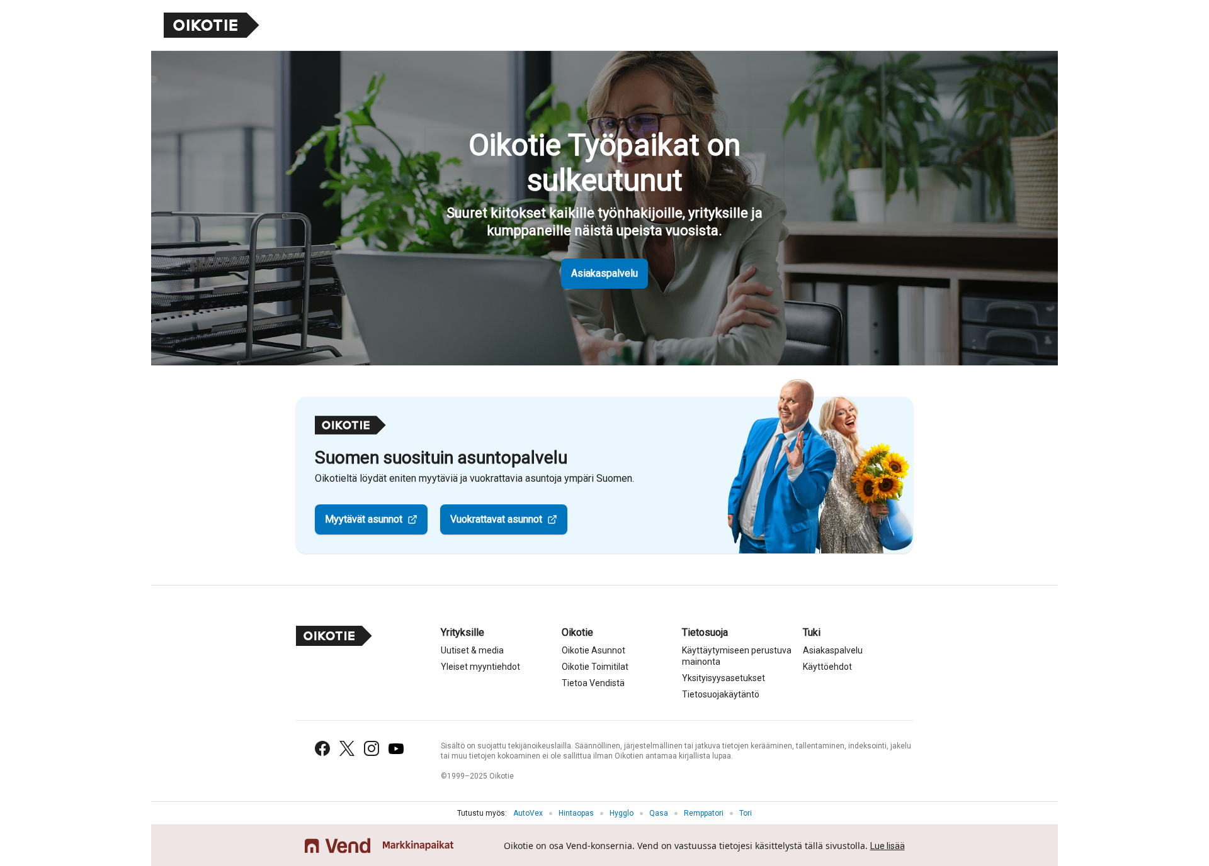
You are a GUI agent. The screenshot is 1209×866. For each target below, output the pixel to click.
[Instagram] (371, 748)
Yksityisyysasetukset (723, 678)
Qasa (658, 813)
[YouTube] (396, 748)
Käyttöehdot (827, 667)
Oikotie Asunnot (593, 650)
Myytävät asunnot (363, 519)
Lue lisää (887, 846)
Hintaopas (576, 813)
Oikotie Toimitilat (595, 667)
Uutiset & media (472, 650)
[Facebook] (322, 748)
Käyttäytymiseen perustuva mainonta (737, 656)
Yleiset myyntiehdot (480, 667)
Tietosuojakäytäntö (720, 694)
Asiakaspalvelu (604, 273)
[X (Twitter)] (347, 748)
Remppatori (704, 813)
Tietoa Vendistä (593, 683)
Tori (745, 813)
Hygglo (621, 813)
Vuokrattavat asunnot (496, 519)
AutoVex (528, 813)
